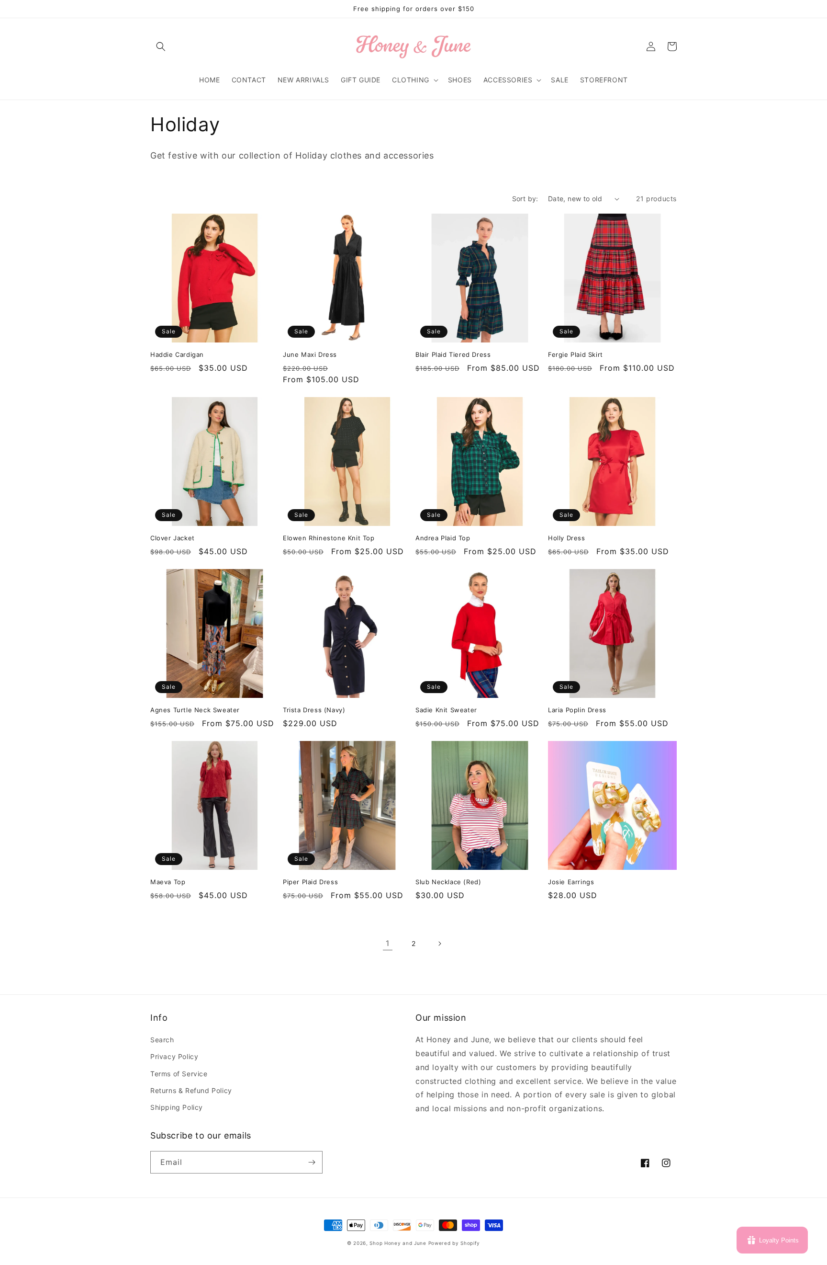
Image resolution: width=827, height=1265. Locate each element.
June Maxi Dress (310, 354)
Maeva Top (167, 882)
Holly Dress (566, 538)
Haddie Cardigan (177, 354)
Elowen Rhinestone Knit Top (329, 538)
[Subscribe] (311, 1162)
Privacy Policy (174, 1056)
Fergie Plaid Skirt (575, 354)
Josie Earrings (571, 882)
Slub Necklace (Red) (448, 882)
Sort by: (525, 198)
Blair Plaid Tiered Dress (453, 354)
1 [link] (388, 943)
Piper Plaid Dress (310, 882)
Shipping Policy (176, 1107)
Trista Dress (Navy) (314, 710)
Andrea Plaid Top (442, 538)
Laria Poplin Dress (577, 710)
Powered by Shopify (454, 1243)
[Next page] (439, 943)
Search (162, 1040)
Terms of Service (179, 1074)
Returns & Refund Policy (191, 1090)
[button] (160, 46)
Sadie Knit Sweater (446, 710)
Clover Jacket (172, 538)
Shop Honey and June (397, 1243)
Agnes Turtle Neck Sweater (195, 710)
